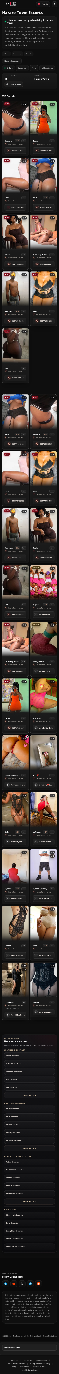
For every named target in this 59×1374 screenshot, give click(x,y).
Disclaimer (24, 1366)
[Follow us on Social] (38, 1283)
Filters (6, 54)
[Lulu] (15, 345)
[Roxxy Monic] (43, 639)
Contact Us (27, 1360)
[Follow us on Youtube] (13, 1283)
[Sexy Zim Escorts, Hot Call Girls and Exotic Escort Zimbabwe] (11, 4)
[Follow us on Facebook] (5, 1283)
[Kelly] (15, 809)
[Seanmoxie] (15, 288)
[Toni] (15, 175)
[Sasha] (15, 232)
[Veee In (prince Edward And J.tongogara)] (15, 752)
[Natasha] (15, 118)
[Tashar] (43, 980)
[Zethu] (43, 118)
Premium (22, 68)
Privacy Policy (41, 1360)
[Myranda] (15, 866)
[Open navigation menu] (54, 4)
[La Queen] (43, 809)
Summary (17, 54)
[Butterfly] (43, 695)
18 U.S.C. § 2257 (39, 1366)
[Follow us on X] (22, 1283)
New (34, 68)
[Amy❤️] (43, 752)
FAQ (14, 1366)
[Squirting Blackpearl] (43, 232)
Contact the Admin (12, 1347)
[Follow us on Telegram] (30, 1283)
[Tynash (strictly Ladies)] (43, 866)
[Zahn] (43, 923)
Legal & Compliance (29, 1370)
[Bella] (43, 175)
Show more (28, 1095)
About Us (14, 1360)
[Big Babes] (43, 582)
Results (29, 54)
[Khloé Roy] (15, 980)
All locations (47, 68)
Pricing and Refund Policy (40, 1363)
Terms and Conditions (16, 1363)
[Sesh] (43, 288)
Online (10, 68)
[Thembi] (15, 923)
